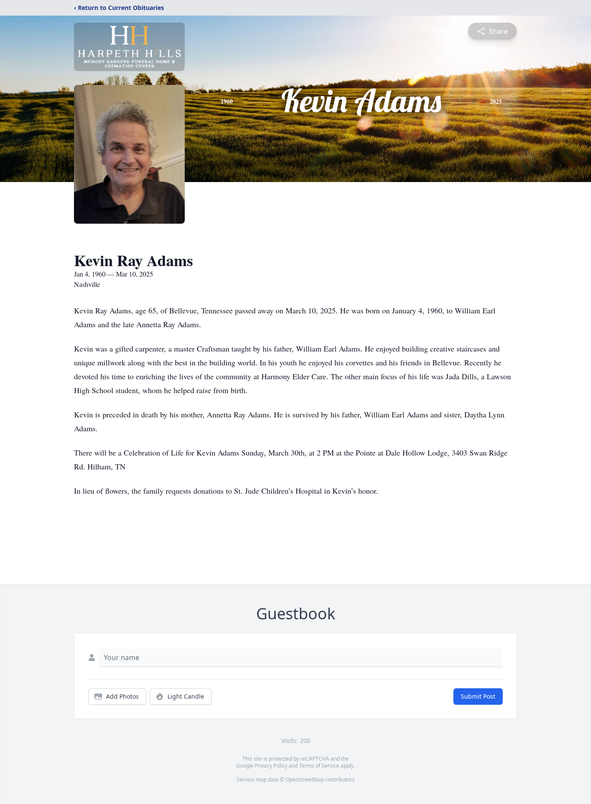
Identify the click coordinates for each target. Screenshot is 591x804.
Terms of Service (319, 765)
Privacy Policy (271, 765)
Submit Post (478, 696)
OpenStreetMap (305, 779)
